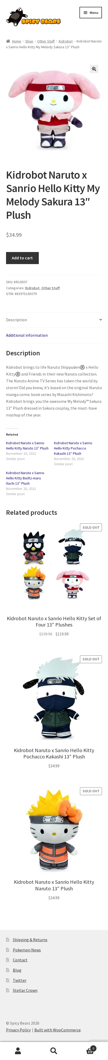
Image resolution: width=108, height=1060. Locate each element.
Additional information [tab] (27, 335)
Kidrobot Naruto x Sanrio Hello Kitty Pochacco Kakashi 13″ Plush (73, 448)
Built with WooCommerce (57, 1029)
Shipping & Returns (30, 939)
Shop (29, 41)
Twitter (19, 980)
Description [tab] (16, 319)
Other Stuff (46, 41)
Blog (17, 970)
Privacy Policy (18, 1029)
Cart (83, 1046)
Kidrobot (66, 41)
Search (54, 1051)
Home (16, 41)
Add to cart (22, 257)
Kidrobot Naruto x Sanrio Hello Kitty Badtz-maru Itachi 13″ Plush (25, 478)
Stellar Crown (25, 990)
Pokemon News (27, 949)
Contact (20, 959)
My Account (18, 1051)
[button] (94, 69)
